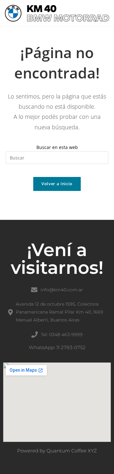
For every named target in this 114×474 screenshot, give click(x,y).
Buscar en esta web (57, 147)
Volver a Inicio (57, 183)
